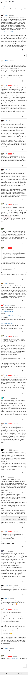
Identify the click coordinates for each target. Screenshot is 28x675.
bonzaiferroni (7, 398)
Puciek (6, 15)
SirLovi (6, 648)
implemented (15, 658)
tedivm (6, 450)
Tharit (6, 551)
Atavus (6, 60)
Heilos (6, 477)
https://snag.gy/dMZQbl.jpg (7, 323)
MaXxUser (7, 305)
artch (6, 85)
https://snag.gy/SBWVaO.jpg (7, 316)
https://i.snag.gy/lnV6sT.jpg (7, 32)
